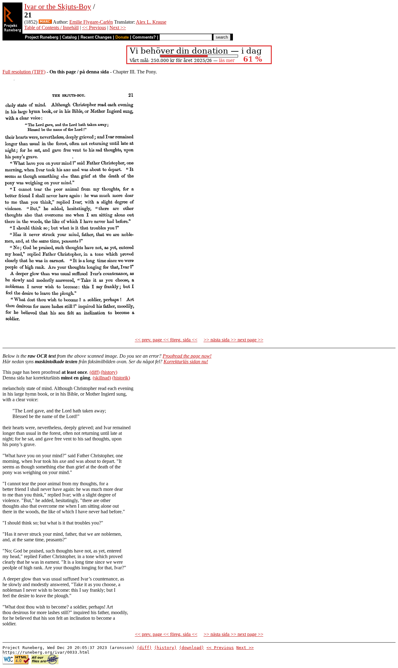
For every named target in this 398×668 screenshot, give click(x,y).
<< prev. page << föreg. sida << (166, 339)
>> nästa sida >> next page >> (233, 339)
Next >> (117, 27)
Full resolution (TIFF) (23, 71)
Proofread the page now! (187, 356)
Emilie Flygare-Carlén (91, 22)
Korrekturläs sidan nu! (186, 361)
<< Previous (94, 27)
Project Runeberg (41, 37)
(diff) (95, 372)
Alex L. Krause (151, 22)
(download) (191, 647)
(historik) (121, 377)
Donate (122, 37)
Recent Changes (96, 37)
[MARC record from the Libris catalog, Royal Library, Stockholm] (45, 22)
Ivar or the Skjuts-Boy (57, 6)
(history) (109, 372)
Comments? (144, 37)
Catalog (69, 37)
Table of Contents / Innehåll (51, 27)
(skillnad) (102, 377)
